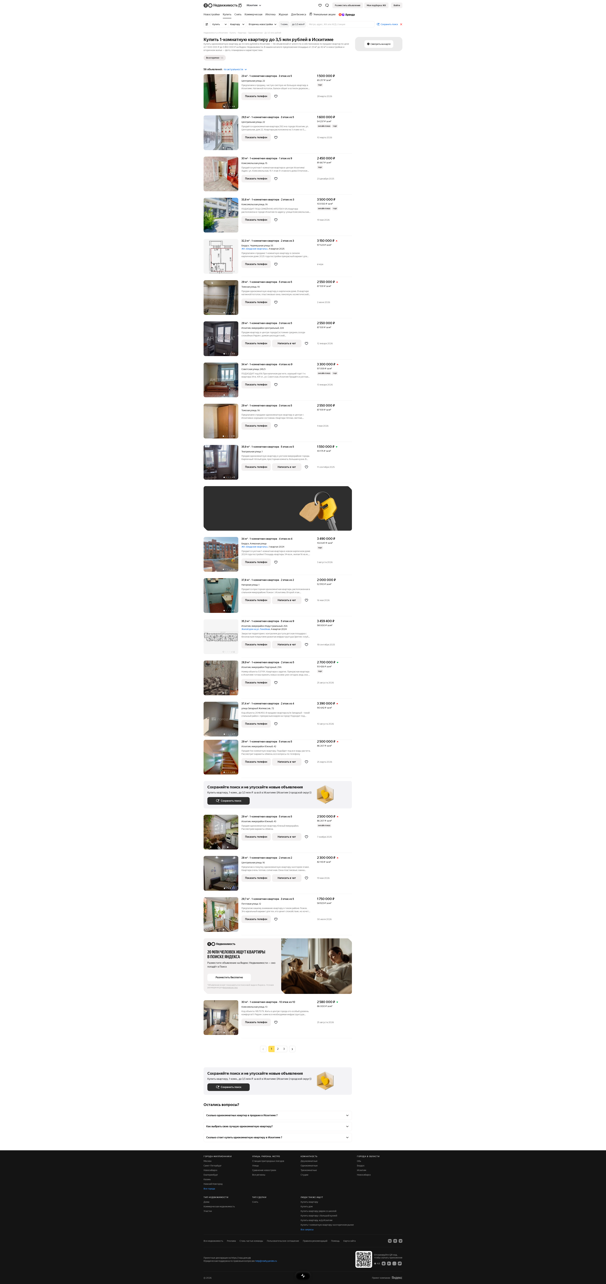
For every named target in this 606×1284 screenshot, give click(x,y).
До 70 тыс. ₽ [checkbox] (259, 513)
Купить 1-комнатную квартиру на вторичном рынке (327, 1225)
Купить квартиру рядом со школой (318, 1211)
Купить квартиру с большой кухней (319, 1215)
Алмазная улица (258, 543)
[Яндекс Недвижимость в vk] (390, 1241)
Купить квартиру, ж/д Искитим (316, 1220)
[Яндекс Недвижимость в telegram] (400, 1241)
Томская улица (248, 287)
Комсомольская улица (252, 163)
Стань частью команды (251, 1241)
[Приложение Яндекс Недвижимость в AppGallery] (394, 1263)
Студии (304, 1175)
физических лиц (230, 987)
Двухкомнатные (309, 1161)
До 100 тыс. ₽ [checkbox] (281, 513)
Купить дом (307, 1206)
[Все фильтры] (207, 24)
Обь (359, 1161)
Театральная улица (251, 451)
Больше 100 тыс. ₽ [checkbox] (221, 522)
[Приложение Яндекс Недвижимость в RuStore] (400, 1263)
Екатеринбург (211, 1175)
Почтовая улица (249, 904)
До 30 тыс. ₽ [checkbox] (217, 513)
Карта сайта (349, 1241)
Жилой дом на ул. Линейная (255, 629)
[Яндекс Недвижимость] (223, 5)
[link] (396, 5)
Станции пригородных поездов (268, 1161)
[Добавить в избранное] (276, 96)
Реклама (231, 1241)
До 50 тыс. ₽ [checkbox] (238, 513)
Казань (207, 1179)
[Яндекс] (396, 1277)
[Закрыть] (401, 24)
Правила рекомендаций (315, 1241)
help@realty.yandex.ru (266, 1261)
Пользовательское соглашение (283, 1241)
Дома (206, 1202)
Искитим (246, 328)
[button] (327, 5)
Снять (255, 1202)
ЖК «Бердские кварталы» (254, 248)
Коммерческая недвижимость (219, 1206)
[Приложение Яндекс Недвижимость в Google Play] (389, 1263)
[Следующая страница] (292, 1048)
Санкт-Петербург (213, 1165)
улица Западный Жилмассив (255, 708)
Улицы (255, 1165)
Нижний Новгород (213, 1184)
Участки (208, 1211)
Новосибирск (210, 1170)
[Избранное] (320, 5)
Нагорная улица (249, 585)
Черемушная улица (260, 245)
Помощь (335, 1241)
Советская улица (250, 369)
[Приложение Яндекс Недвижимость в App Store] (384, 1263)
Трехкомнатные (309, 1170)
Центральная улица (251, 81)
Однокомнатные (309, 1165)
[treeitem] (212, 14)
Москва (207, 1161)
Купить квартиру (309, 1202)
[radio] (278, 1049)
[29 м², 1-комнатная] (222, 834)
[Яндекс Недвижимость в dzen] (395, 1241)
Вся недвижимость (213, 1241)
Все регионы (258, 1175)
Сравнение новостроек (264, 1170)
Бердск (245, 245)
